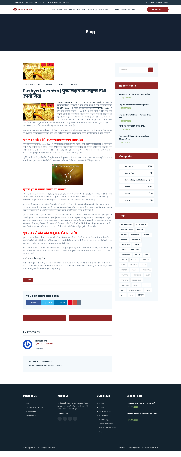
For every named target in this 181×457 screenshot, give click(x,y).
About (59, 9)
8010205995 (31, 411)
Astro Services (69, 9)
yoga (131, 295)
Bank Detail (81, 9)
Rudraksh (125, 285)
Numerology (92, 9)
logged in (42, 365)
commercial (141, 225)
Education (135, 235)
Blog (133, 9)
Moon (143, 265)
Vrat (123, 295)
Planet (127, 186)
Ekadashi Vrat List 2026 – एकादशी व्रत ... (135, 94)
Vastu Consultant (106, 9)
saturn (136, 285)
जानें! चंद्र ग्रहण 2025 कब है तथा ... (132, 126)
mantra (134, 260)
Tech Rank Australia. (149, 447)
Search (150, 70)
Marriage (145, 260)
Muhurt (28, 280)
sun (122, 290)
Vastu (127, 200)
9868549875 (31, 415)
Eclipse (124, 235)
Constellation (127, 230)
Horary (137, 245)
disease (140, 230)
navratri (124, 275)
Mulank (134, 270)
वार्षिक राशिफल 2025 (122, 9)
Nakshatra (146, 270)
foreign (124, 240)
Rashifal (128, 193)
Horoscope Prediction (130, 250)
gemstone (136, 240)
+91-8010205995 (162, 2)
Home (52, 9)
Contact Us (156, 9)
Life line (124, 260)
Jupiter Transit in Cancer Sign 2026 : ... (135, 105)
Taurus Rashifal (135, 290)
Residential (136, 280)
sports (146, 285)
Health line (125, 245)
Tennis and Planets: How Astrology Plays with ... (134, 137)
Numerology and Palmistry (136, 180)
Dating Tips (129, 173)
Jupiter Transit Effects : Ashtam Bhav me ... (135, 116)
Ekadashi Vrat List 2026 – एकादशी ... (142, 403)
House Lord (125, 255)
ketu (146, 255)
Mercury (133, 265)
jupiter (137, 255)
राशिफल (141, 295)
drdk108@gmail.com (61, 2)
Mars (123, 265)
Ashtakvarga (126, 225)
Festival (147, 235)
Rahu (148, 275)
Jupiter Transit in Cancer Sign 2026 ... (142, 415)
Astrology (73, 85)
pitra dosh (137, 275)
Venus (148, 290)
